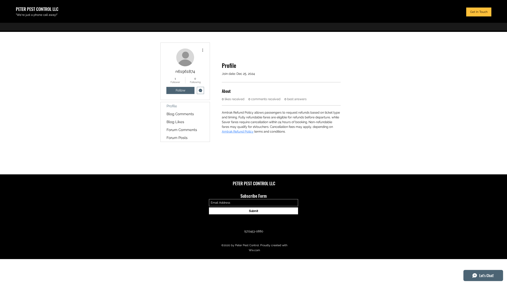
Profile (172, 106)
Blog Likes (175, 122)
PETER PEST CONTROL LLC (37, 9)
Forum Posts (177, 138)
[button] (478, 12)
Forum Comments (182, 130)
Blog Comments (180, 114)
